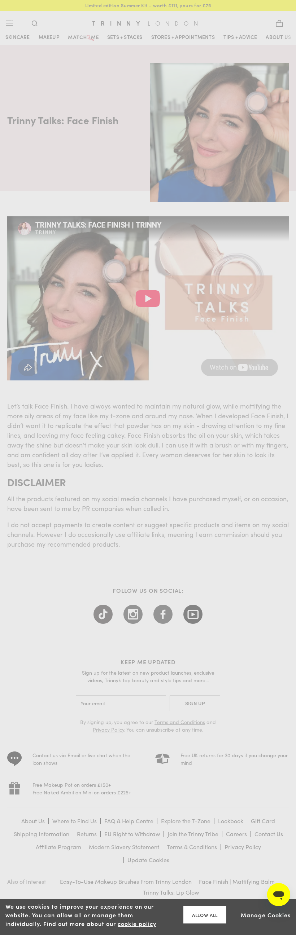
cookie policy (137, 923)
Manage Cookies (266, 915)
